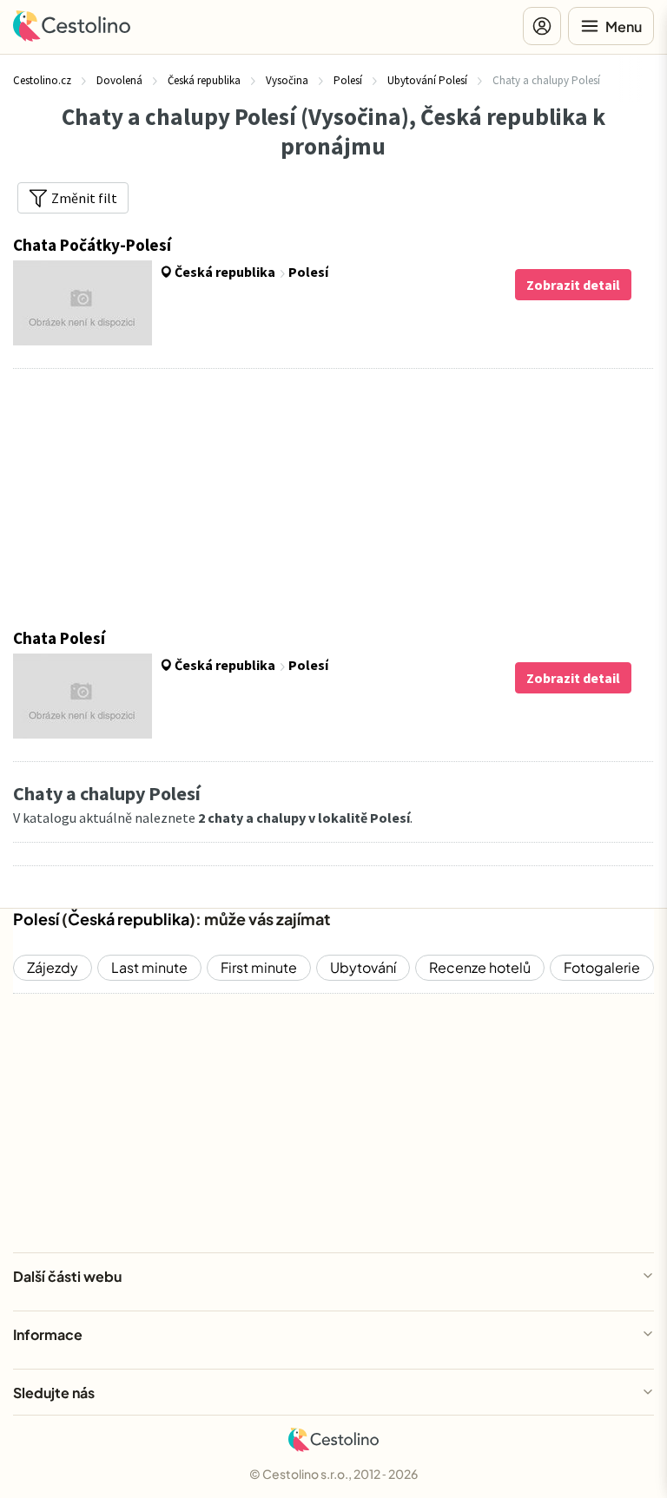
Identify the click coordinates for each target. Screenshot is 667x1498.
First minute (259, 967)
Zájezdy (52, 967)
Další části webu (67, 1276)
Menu (623, 26)
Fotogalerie (602, 967)
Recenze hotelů (480, 967)
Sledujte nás (54, 1392)
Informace (48, 1334)
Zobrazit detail (573, 284)
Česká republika (128, 919)
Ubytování (363, 967)
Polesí (36, 919)
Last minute (149, 967)
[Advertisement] (333, 498)
